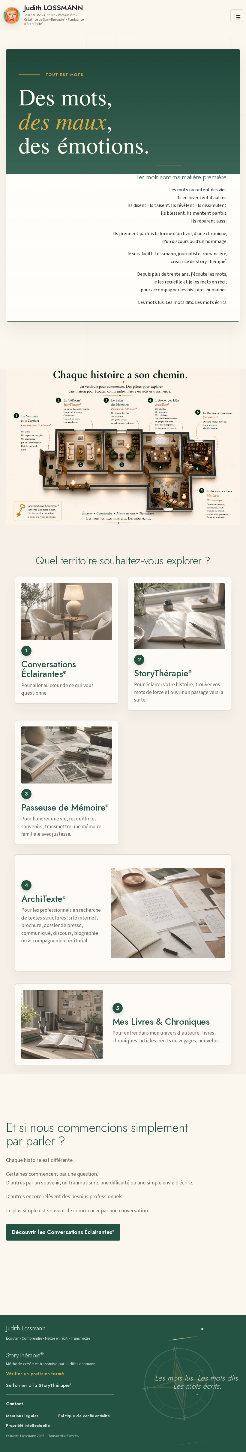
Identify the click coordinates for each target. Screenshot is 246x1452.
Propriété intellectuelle (28, 1425)
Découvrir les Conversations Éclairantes (63, 1232)
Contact (14, 1403)
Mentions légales (22, 1416)
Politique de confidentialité (84, 1416)
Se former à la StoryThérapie (38, 1385)
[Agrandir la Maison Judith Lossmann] (123, 446)
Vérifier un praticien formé (35, 1373)
